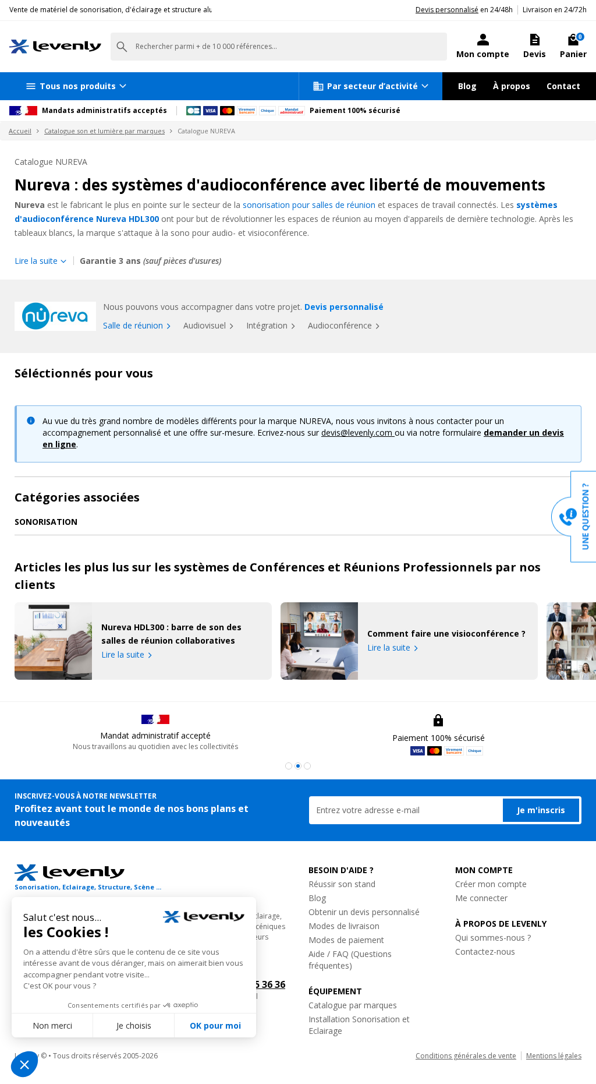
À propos (511, 85)
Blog (467, 85)
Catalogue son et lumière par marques (104, 130)
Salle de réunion (133, 325)
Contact (563, 85)
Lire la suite (122, 654)
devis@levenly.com (358, 432)
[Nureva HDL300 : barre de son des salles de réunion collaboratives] (53, 641)
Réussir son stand (341, 883)
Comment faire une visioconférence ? (446, 633)
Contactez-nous (485, 951)
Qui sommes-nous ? (493, 937)
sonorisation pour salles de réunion (309, 204)
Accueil (20, 130)
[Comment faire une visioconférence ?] (319, 641)
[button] (288, 765)
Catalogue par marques (352, 1005)
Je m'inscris (541, 809)
